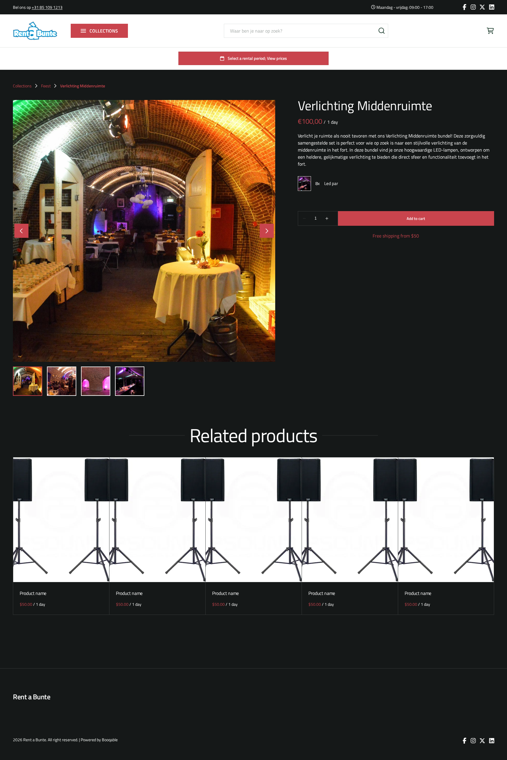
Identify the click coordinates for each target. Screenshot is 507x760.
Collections (22, 86)
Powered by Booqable (99, 740)
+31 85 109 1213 (47, 7)
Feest (46, 86)
